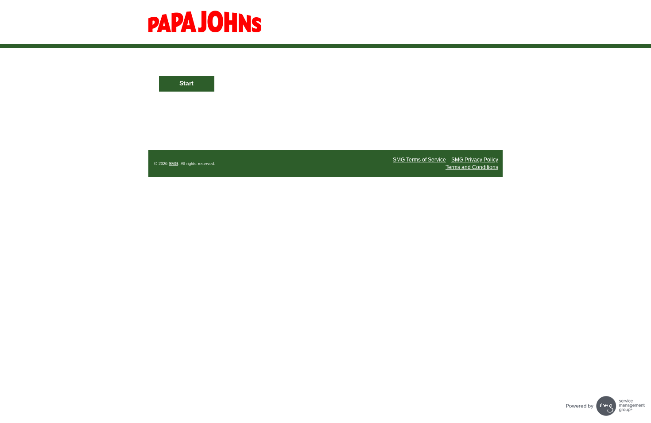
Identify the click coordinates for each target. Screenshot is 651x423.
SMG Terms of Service (419, 160)
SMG (173, 164)
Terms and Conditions (472, 167)
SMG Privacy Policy (474, 160)
